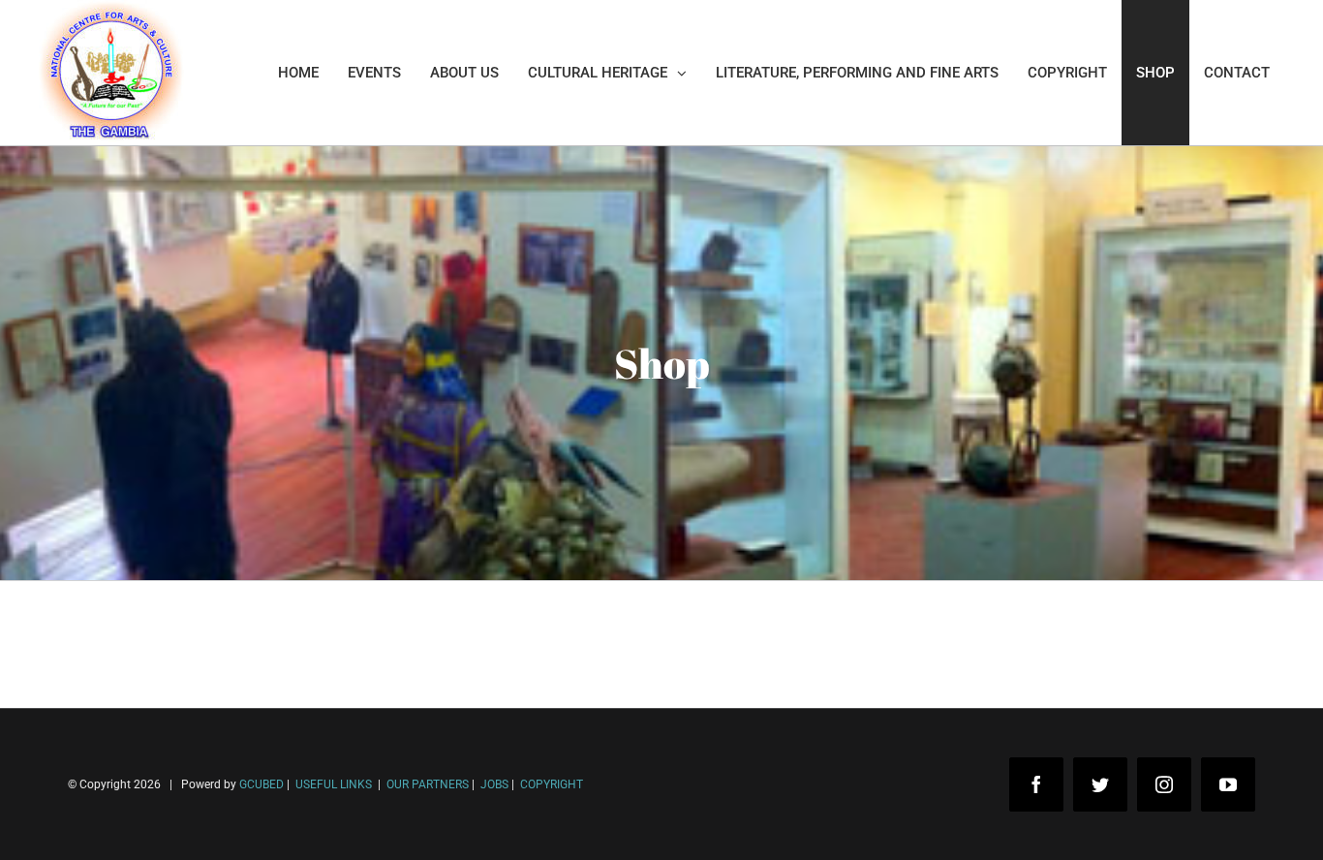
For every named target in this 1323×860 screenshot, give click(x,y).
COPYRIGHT (551, 784)
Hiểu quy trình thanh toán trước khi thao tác (189, 800)
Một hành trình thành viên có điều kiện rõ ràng (196, 829)
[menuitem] (298, 72)
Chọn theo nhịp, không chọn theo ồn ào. (174, 771)
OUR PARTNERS (426, 784)
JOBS (494, 784)
